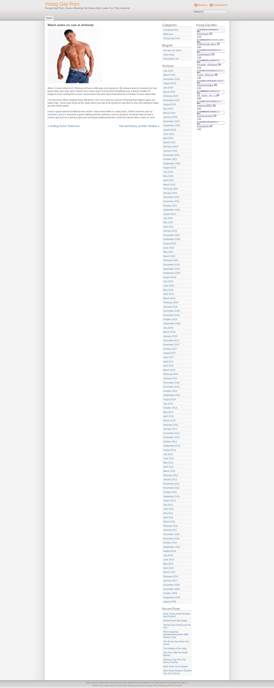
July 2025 (168, 87)
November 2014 (171, 386)
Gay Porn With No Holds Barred (175, 654)
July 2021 (168, 218)
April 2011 (168, 517)
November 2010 (171, 538)
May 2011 (168, 513)
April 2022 (168, 180)
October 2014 (170, 391)
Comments (220, 5)
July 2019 (168, 281)
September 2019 (171, 273)
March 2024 (169, 113)
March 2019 (169, 298)
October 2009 (170, 593)
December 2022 (171, 155)
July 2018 (168, 328)
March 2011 (169, 521)
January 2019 (170, 306)
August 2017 (169, 353)
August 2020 (169, 243)
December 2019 (171, 264)
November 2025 (171, 79)
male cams (99, 100)
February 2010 (170, 576)
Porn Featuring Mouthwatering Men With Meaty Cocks (175, 635)
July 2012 (168, 454)
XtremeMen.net (171, 58)
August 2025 (169, 83)
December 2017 (171, 340)
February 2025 (170, 96)
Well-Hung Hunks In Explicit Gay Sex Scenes (177, 672)
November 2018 (171, 315)
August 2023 (169, 129)
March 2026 (169, 75)
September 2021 (171, 210)
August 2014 (169, 399)
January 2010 (170, 580)
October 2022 (170, 159)
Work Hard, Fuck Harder (175, 666)
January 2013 (170, 429)
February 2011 (170, 526)
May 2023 (168, 138)
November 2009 (171, 589)
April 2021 (168, 226)
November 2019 (171, 269)
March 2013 (169, 420)
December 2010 (171, 534)
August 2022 (169, 167)
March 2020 (169, 256)
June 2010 (168, 559)
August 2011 (169, 500)
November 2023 (171, 121)
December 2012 (171, 433)
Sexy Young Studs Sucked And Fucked (176, 615)
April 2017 (168, 361)
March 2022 (169, 184)
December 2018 (171, 311)
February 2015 (170, 374)
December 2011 (171, 483)
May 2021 (168, 222)
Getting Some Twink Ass (65, 126)
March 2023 (169, 142)
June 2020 (168, 248)
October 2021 (170, 205)
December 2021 (171, 197)
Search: (198, 11)
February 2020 (170, 260)
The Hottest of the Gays (175, 648)
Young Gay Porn (62, 4)
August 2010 (169, 551)
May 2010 (168, 563)
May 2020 (168, 252)
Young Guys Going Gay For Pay (177, 626)
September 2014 (171, 395)
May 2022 (168, 176)
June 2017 (168, 357)
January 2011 (170, 530)
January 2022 (170, 193)
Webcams (168, 34)
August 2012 (169, 450)
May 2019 (168, 290)
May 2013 (168, 412)
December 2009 (171, 585)
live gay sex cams (172, 50)
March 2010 (169, 572)
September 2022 (171, 163)
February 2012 (170, 475)
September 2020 (171, 239)
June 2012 (168, 458)
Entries (202, 5)
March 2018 (169, 332)
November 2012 (171, 437)
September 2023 (171, 125)
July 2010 (168, 555)
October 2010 (170, 542)
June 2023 (168, 134)
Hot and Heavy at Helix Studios (138, 126)
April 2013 (168, 416)
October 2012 (170, 441)
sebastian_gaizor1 (57, 114)
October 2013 (170, 408)
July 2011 (168, 505)
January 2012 (170, 479)
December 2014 (171, 382)
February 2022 (170, 188)
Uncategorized (170, 30)
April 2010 (168, 568)
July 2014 (168, 403)
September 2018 (171, 323)
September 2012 (171, 445)
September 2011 (171, 496)
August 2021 (169, 214)
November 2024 (171, 100)
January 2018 (170, 336)
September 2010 (171, 547)
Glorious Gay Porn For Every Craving (174, 661)
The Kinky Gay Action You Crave (176, 643)
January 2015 (170, 378)
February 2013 (170, 425)
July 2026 (168, 71)
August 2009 (169, 601)
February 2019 (170, 302)
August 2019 (169, 277)
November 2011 (171, 488)
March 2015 (169, 370)
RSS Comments (175, 685)
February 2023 (170, 146)
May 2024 (168, 108)
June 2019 (168, 285)
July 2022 (168, 172)
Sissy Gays (168, 54)
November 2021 (171, 201)
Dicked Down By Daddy (175, 620)
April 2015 (168, 365)
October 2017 (170, 349)
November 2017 (171, 344)
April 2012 (168, 467)
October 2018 (170, 319)
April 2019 (168, 294)
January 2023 (170, 151)
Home (49, 18)
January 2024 (170, 117)
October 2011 (170, 492)
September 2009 (171, 597)
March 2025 (169, 92)
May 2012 (168, 462)
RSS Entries (158, 685)
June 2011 (168, 509)
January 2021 (170, 231)
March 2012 (169, 471)
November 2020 (171, 235)
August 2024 (169, 104)
